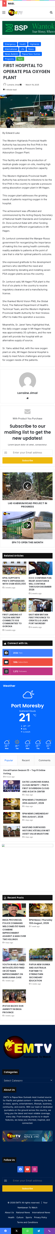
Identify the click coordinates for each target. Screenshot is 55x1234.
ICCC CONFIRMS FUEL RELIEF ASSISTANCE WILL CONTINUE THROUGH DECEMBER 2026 (40, 583)
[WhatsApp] (27, 1231)
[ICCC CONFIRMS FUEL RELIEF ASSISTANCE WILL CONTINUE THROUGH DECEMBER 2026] (41, 568)
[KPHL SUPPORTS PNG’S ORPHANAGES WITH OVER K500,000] (14, 568)
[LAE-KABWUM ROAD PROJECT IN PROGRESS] (27, 486)
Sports (29, 1217)
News (31, 49)
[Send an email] (21, 85)
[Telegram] (38, 1231)
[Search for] (51, 13)
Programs (9, 59)
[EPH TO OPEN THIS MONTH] (27, 525)
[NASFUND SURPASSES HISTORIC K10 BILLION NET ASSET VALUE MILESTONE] (11, 831)
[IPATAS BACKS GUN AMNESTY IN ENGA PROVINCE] (14, 996)
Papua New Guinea (31, 54)
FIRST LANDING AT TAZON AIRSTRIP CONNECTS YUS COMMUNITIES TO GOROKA (12, 620)
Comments (44, 760)
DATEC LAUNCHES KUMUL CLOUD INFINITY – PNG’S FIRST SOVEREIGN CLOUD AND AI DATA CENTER (35, 786)
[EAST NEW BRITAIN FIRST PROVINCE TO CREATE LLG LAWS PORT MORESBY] (41, 605)
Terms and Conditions (27, 1222)
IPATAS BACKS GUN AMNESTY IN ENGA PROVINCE (12, 1009)
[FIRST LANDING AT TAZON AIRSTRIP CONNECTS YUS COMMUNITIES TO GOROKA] (14, 605)
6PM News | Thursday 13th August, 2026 (40, 921)
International (11, 49)
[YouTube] (27, 1169)
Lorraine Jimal (13, 85)
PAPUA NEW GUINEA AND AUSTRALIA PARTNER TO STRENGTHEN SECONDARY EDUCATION (39, 972)
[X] (16, 1231)
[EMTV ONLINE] (20, 12)
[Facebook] (20, 1169)
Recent (26, 760)
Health (23, 44)
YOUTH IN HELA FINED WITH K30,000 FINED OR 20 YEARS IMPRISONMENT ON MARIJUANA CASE (13, 971)
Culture (20, 1217)
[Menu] (3, 13)
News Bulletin (11, 54)
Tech (20, 59)
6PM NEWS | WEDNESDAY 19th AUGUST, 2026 (35, 815)
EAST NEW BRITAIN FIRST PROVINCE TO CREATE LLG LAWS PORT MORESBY (39, 619)
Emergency (10, 44)
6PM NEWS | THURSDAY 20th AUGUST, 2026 (34, 801)
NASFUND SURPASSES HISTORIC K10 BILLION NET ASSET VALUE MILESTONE (36, 830)
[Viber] (49, 1231)
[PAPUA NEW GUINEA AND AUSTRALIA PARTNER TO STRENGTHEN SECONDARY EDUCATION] (41, 955)
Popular (9, 760)
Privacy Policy (40, 1217)
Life (22, 49)
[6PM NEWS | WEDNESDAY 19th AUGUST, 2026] (11, 818)
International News (41, 1212)
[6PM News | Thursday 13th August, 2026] (41, 910)
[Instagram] (34, 1169)
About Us (9, 1212)
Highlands (34, 44)
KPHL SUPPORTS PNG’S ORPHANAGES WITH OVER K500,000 (14, 580)
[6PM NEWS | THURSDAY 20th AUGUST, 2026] (11, 804)
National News (23, 1212)
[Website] (27, 398)
